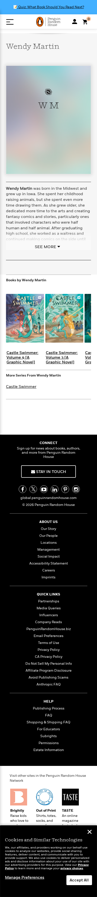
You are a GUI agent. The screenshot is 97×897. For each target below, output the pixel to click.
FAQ (48, 715)
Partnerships (48, 601)
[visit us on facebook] (22, 489)
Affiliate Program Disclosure (49, 670)
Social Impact (49, 556)
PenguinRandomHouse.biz (48, 629)
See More (45, 247)
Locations (49, 542)
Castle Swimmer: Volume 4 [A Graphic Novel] (22, 357)
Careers (48, 570)
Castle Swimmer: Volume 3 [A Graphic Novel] (62, 357)
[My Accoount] (75, 21)
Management (48, 549)
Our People (48, 535)
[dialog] (48, 861)
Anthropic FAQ (49, 684)
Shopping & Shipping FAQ (48, 722)
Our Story (48, 528)
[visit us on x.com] (33, 489)
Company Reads (48, 622)
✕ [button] (90, 832)
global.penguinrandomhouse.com (48, 498)
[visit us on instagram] (76, 489)
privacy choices (71, 868)
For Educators (48, 729)
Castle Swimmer (21, 386)
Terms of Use (48, 642)
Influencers (48, 615)
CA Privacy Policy (48, 656)
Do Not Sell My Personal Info (48, 663)
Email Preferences (48, 636)
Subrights (48, 736)
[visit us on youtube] (44, 489)
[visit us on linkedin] (54, 489)
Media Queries (49, 608)
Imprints (48, 577)
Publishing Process (48, 708)
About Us (48, 521)
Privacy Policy (49, 649)
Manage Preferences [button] (24, 877)
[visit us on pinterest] (65, 489)
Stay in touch (50, 471)
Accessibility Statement (48, 563)
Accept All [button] (79, 880)
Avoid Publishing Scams (48, 677)
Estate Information (48, 750)
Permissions (49, 743)
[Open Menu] (10, 22)
